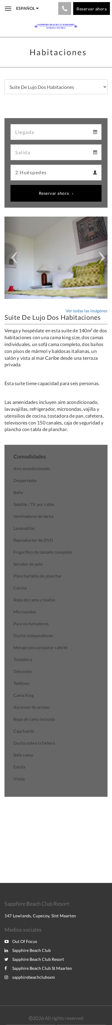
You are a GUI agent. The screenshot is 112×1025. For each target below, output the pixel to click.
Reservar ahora (54, 193)
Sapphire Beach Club (31, 950)
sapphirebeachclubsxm (33, 977)
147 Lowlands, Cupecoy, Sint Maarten (40, 915)
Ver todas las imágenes (87, 310)
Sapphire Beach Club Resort (38, 959)
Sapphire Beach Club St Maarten (42, 968)
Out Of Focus (24, 941)
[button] (12, 258)
